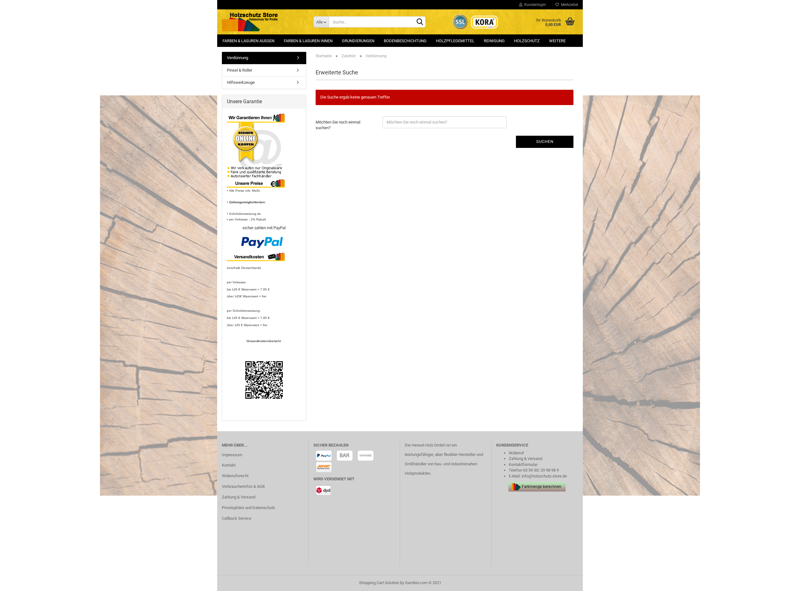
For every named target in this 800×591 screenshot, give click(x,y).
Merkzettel (568, 5)
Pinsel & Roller (239, 70)
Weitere (557, 40)
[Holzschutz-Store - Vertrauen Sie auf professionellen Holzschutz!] (263, 21)
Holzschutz (527, 40)
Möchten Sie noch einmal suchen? (338, 125)
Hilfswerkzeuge (241, 82)
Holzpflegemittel (455, 40)
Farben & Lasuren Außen (248, 40)
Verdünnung (237, 57)
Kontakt (229, 465)
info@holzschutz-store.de (544, 476)
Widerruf (516, 453)
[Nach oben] (782, 581)
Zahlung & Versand (238, 497)
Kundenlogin (534, 5)
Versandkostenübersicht (264, 341)
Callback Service (236, 518)
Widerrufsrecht (235, 475)
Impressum (232, 454)
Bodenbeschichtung (405, 40)
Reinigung (494, 40)
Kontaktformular (523, 464)
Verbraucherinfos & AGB (243, 486)
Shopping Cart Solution (379, 582)
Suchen (544, 141)
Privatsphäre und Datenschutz (248, 507)
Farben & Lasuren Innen (308, 40)
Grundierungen (358, 40)
